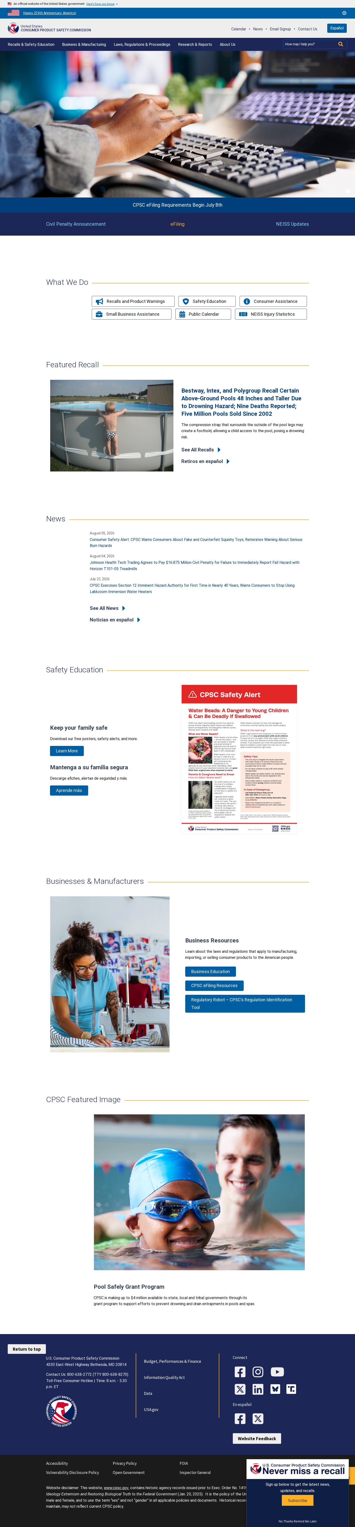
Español (337, 28)
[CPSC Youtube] (279, 1372)
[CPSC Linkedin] (260, 1389)
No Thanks (286, 1521)
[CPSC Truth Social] (292, 1389)
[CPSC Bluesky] (276, 1389)
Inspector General (195, 1472)
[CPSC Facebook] (242, 1372)
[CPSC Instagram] (260, 1372)
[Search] (341, 44)
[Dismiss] (344, 13)
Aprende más (69, 790)
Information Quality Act (164, 1377)
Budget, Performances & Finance (172, 1361)
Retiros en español (202, 461)
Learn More (67, 750)
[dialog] (297, 1493)
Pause (348, 190)
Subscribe (297, 1500)
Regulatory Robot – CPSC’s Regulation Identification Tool (241, 1003)
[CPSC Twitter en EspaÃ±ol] (260, 1419)
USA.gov (151, 1409)
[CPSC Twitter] (242, 1389)
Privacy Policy (125, 1463)
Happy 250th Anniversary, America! (49, 13)
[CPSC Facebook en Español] (242, 1419)
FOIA (184, 1463)
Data (148, 1393)
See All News (104, 608)
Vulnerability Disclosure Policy (72, 1472)
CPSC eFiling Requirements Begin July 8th (177, 205)
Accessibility (57, 1463)
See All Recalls (197, 450)
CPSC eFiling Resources (214, 985)
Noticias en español (112, 620)
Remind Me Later (305, 1521)
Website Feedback (257, 1438)
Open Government (129, 1472)
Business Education (210, 971)
